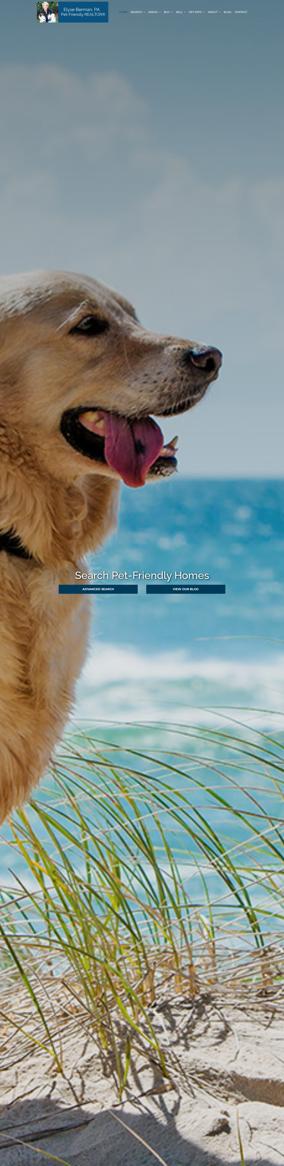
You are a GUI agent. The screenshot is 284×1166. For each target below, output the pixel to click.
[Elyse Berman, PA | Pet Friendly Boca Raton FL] (72, 3)
